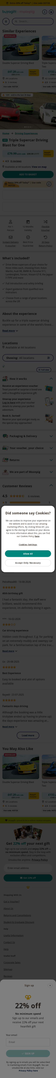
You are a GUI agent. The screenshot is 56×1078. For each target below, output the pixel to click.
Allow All (28, 553)
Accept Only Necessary (28, 562)
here (37, 536)
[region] (28, 539)
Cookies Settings (28, 544)
